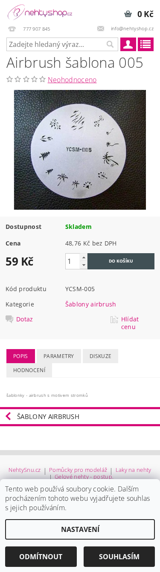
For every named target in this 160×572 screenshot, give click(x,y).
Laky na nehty (133, 470)
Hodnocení (29, 370)
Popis (20, 356)
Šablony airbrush (90, 304)
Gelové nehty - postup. (84, 477)
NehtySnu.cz (25, 470)
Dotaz (24, 319)
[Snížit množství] (83, 265)
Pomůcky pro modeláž (78, 470)
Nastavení (80, 529)
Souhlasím (119, 556)
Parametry (59, 356)
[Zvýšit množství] (83, 257)
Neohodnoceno (72, 79)
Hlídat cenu (130, 323)
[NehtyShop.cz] (40, 11)
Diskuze (100, 356)
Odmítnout (40, 556)
